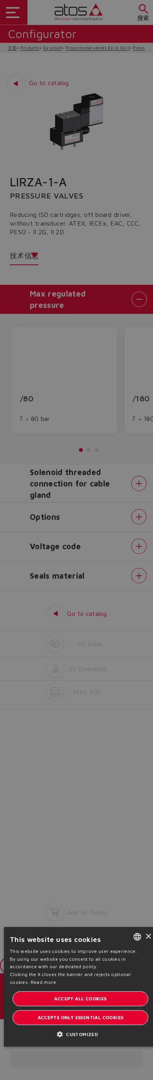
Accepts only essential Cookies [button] (81, 1017)
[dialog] (76, 540)
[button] (80, 1034)
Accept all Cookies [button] (80, 999)
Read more (43, 982)
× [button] (148, 937)
